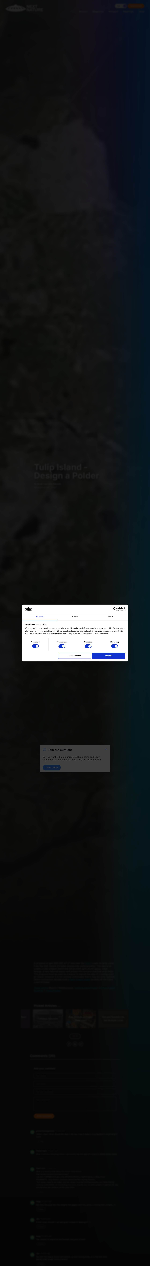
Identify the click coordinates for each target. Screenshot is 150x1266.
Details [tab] (75, 617)
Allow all (108, 656)
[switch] (61, 646)
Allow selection (74, 656)
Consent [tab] (39, 617)
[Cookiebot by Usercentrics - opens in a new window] (115, 609)
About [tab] (110, 617)
